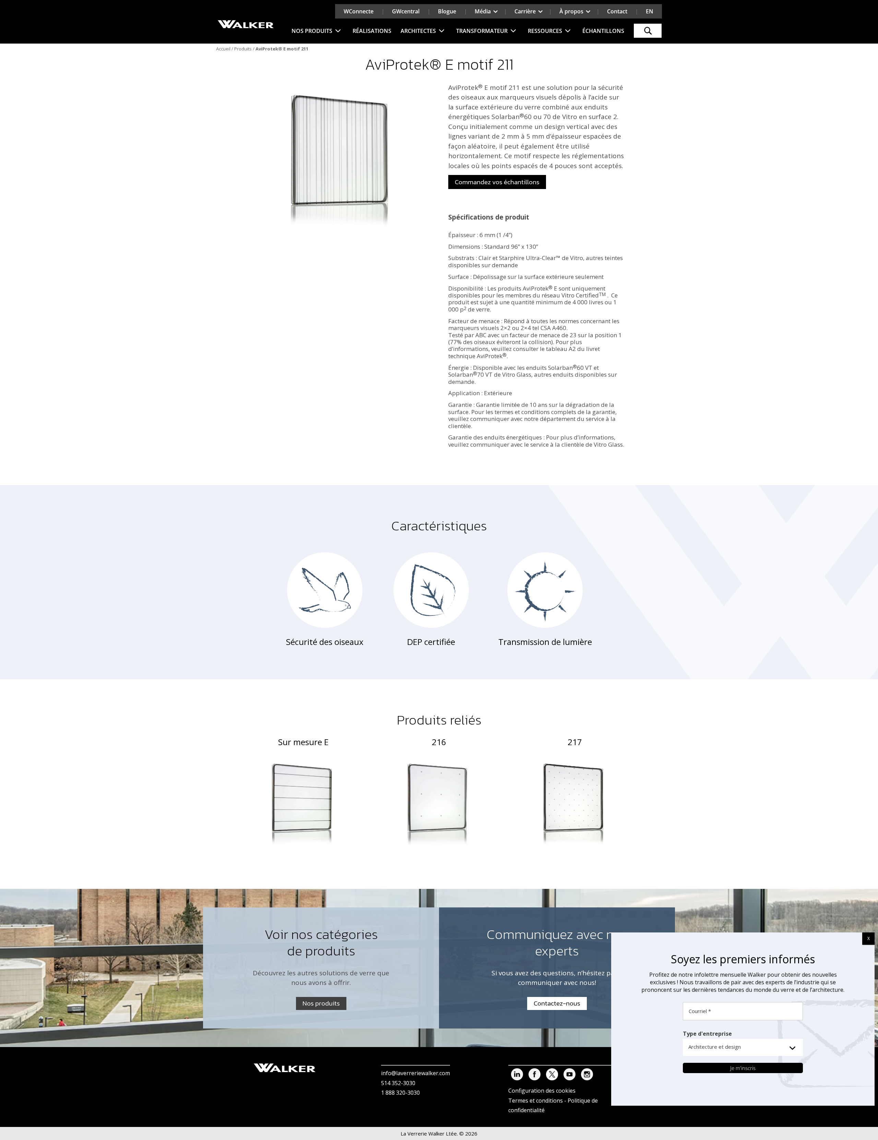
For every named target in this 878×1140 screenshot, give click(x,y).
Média (483, 11)
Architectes (418, 31)
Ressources (545, 31)
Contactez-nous (557, 1003)
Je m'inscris (743, 1068)
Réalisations (372, 31)
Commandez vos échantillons (497, 182)
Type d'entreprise (707, 1033)
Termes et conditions (535, 1100)
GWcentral (405, 11)
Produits (243, 49)
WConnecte (358, 11)
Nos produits (312, 31)
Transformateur (482, 31)
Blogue (447, 11)
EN (649, 11)
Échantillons (603, 31)
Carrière (525, 11)
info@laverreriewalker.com (415, 1073)
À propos (571, 11)
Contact (617, 11)
